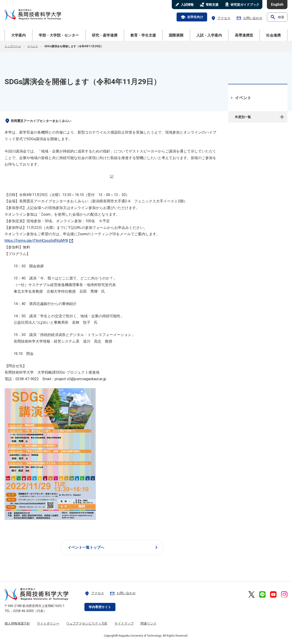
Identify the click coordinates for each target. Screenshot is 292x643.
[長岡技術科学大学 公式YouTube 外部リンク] (273, 594)
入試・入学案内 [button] (209, 35)
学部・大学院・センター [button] (59, 35)
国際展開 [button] (176, 35)
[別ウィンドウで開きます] (50, 518)
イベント (32, 46)
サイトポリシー (48, 623)
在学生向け (191, 17)
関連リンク (148, 623)
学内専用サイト (100, 607)
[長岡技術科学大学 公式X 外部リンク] (251, 594)
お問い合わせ (249, 18)
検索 (277, 17)
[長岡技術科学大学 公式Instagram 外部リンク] (284, 594)
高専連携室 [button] (244, 35)
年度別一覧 (281, 117)
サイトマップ (124, 623)
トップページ (13, 46)
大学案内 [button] (18, 35)
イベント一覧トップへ (113, 547)
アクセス (220, 18)
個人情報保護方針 (17, 623)
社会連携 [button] (273, 35)
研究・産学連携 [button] (104, 35)
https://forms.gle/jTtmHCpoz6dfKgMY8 (39, 240)
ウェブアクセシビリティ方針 (87, 623)
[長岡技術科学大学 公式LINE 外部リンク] (262, 594)
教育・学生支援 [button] (143, 35)
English (277, 4)
